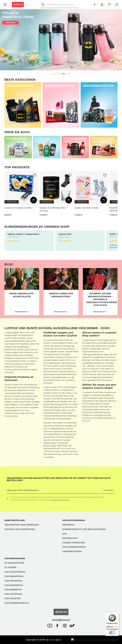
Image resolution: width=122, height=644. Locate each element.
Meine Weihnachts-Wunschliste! (22, 295)
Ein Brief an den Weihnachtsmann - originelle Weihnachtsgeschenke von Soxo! (101, 299)
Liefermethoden (72, 551)
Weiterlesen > (22, 311)
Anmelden (108, 490)
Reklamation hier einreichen (21, 525)
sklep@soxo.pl (61, 619)
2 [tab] (58, 74)
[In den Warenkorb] (33, 200)
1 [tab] (53, 74)
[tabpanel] (61, 39)
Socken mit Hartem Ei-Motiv (18, 208)
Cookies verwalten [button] (73, 542)
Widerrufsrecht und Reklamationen (84, 529)
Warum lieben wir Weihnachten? (61, 295)
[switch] (112, 632)
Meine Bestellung (14, 520)
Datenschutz (70, 538)
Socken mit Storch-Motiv (87, 208)
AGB (64, 533)
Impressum (68, 525)
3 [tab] (63, 74)
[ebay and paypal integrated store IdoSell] (94, 639)
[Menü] (5, 4)
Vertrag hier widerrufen (19, 529)
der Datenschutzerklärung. (59, 500)
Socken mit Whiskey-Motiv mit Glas (53, 209)
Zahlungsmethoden (74, 547)
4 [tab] (68, 74)
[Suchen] (43, 4)
